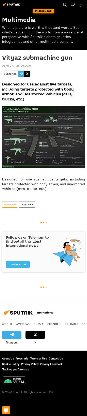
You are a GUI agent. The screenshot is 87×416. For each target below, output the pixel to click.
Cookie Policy (10, 364)
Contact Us (56, 358)
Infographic (27, 204)
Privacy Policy (30, 364)
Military (71, 324)
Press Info (22, 358)
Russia (38, 324)
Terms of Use (38, 358)
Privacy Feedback (51, 364)
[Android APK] (14, 380)
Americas (23, 324)
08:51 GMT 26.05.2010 (16, 65)
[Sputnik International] (12, 6)
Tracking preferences (15, 369)
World (7, 324)
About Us (8, 358)
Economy (54, 324)
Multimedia (10, 204)
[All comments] (6, 410)
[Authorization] (65, 4)
